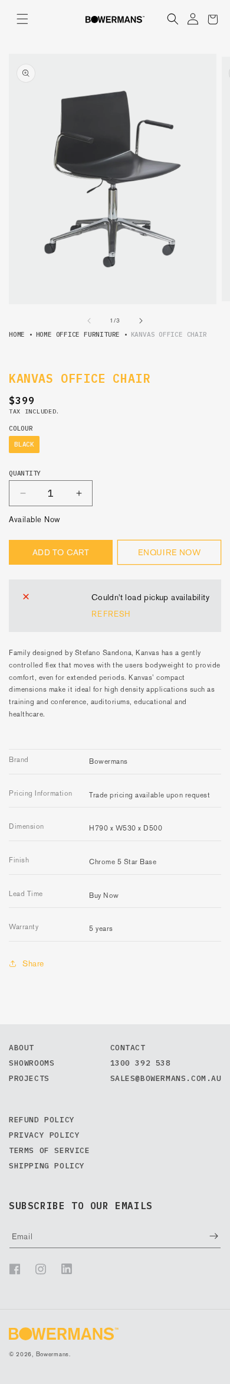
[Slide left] (89, 320)
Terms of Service (49, 1150)
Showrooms (31, 1063)
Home (17, 334)
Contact (128, 1048)
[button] (22, 19)
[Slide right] (141, 320)
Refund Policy (42, 1120)
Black (24, 444)
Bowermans (52, 1354)
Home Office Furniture (78, 334)
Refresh (110, 614)
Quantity (25, 473)
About (21, 1048)
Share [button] (33, 963)
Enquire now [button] (169, 552)
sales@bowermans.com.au (166, 1078)
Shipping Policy (47, 1166)
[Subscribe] (205, 1236)
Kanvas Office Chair (169, 334)
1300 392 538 (140, 1063)
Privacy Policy (44, 1135)
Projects (29, 1078)
